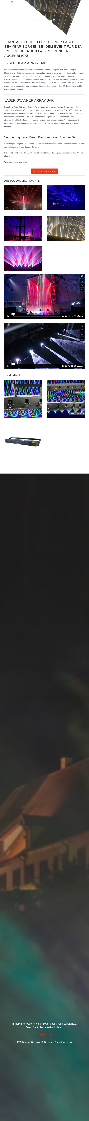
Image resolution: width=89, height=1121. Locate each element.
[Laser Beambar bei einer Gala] (23, 197)
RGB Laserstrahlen (24, 73)
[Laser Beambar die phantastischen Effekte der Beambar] (23, 228)
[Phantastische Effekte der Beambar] (66, 197)
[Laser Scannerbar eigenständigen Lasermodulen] (23, 399)
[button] (86, 3)
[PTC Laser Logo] (8, 3)
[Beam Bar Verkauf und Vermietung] (23, 441)
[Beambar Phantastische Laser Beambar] (66, 228)
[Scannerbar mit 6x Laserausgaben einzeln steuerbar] (23, 258)
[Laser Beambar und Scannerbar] (66, 399)
